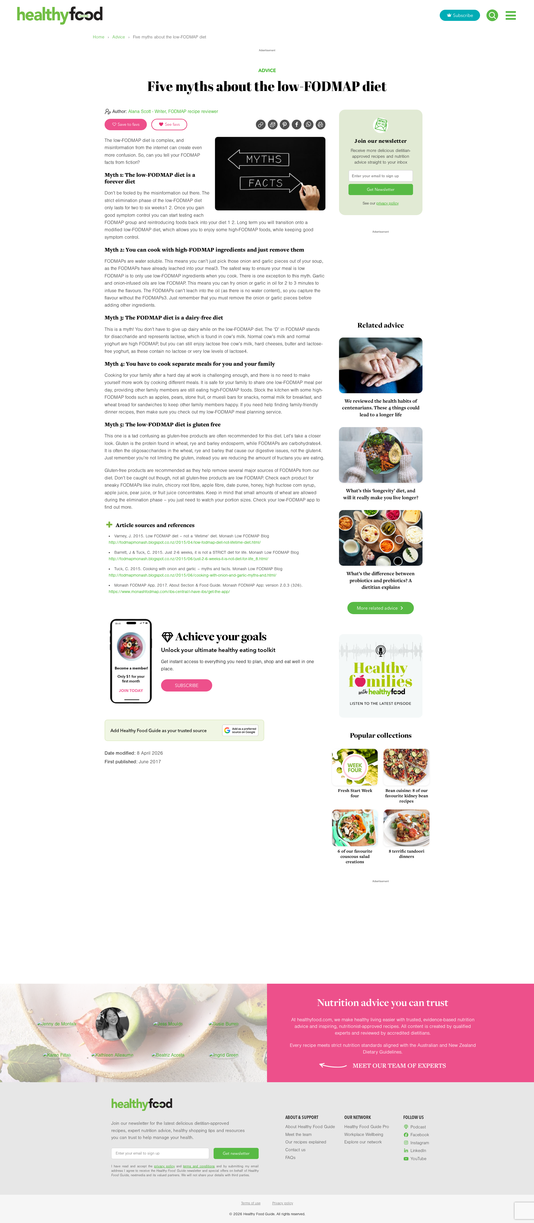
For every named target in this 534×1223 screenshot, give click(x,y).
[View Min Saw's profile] (112, 1024)
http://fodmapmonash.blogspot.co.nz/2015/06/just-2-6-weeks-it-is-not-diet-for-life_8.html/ (188, 559)
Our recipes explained (305, 1142)
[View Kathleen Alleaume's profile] (112, 1055)
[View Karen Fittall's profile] (57, 1055)
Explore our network (363, 1142)
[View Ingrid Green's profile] (223, 1055)
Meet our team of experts (399, 1065)
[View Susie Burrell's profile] (224, 1024)
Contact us (295, 1149)
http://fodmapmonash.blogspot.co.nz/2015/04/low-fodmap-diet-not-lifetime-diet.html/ (185, 542)
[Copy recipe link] (261, 124)
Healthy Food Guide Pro (366, 1126)
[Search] (492, 15)
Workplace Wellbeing (363, 1134)
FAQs (290, 1157)
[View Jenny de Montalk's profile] (57, 1024)
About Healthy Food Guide (310, 1126)
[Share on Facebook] (296, 124)
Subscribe (463, 15)
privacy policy (387, 203)
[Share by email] (273, 124)
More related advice (378, 608)
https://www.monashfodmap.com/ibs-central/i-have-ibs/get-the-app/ (169, 591)
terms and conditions (199, 1166)
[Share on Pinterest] (285, 124)
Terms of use (251, 1203)
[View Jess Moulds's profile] (168, 1024)
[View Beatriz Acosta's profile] (168, 1055)
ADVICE (267, 70)
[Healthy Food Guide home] (141, 1105)
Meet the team (298, 1134)
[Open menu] (510, 15)
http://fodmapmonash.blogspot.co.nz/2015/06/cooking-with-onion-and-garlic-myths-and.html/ (192, 575)
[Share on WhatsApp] (308, 124)
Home (98, 37)
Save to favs (128, 124)
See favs (172, 124)
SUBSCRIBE (186, 685)
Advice (118, 37)
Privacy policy (282, 1203)
